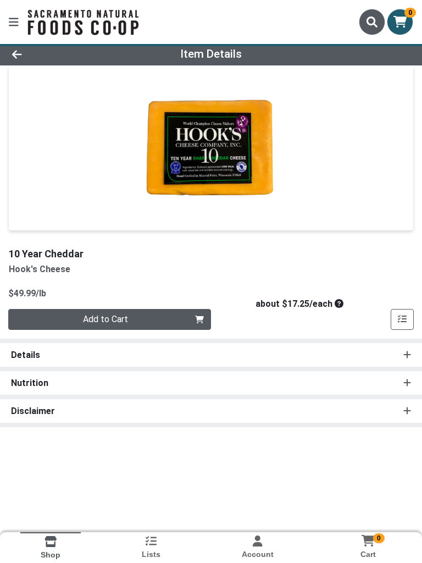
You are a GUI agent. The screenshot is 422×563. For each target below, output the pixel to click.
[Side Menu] (14, 22)
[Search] (372, 22)
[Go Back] (59, 54)
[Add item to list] (402, 319)
